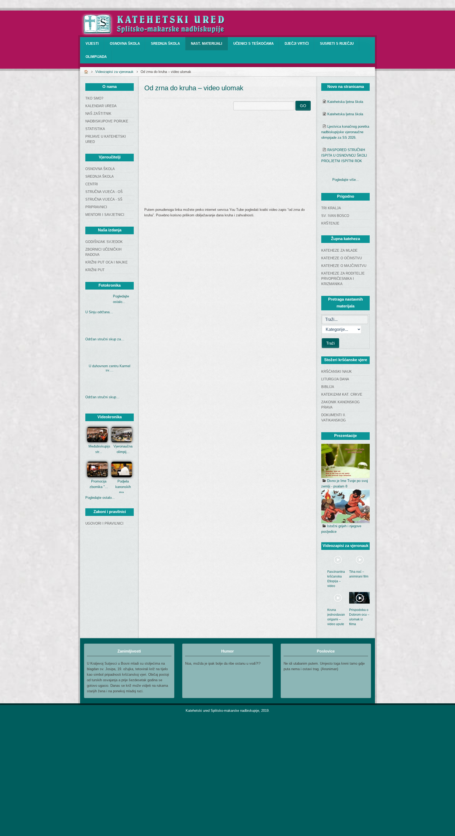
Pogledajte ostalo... (100, 498)
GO (303, 105)
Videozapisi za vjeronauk (114, 72)
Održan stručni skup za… (104, 339)
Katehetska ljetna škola (345, 102)
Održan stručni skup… (102, 397)
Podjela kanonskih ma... (123, 486)
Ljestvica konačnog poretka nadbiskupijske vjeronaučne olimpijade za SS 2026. (345, 132)
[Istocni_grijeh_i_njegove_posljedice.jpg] (345, 506)
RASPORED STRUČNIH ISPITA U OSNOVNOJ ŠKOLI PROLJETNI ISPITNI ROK (344, 155)
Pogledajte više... (345, 180)
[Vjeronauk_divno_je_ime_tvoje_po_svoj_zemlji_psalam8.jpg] (345, 461)
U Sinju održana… (99, 312)
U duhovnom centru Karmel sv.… (109, 368)
